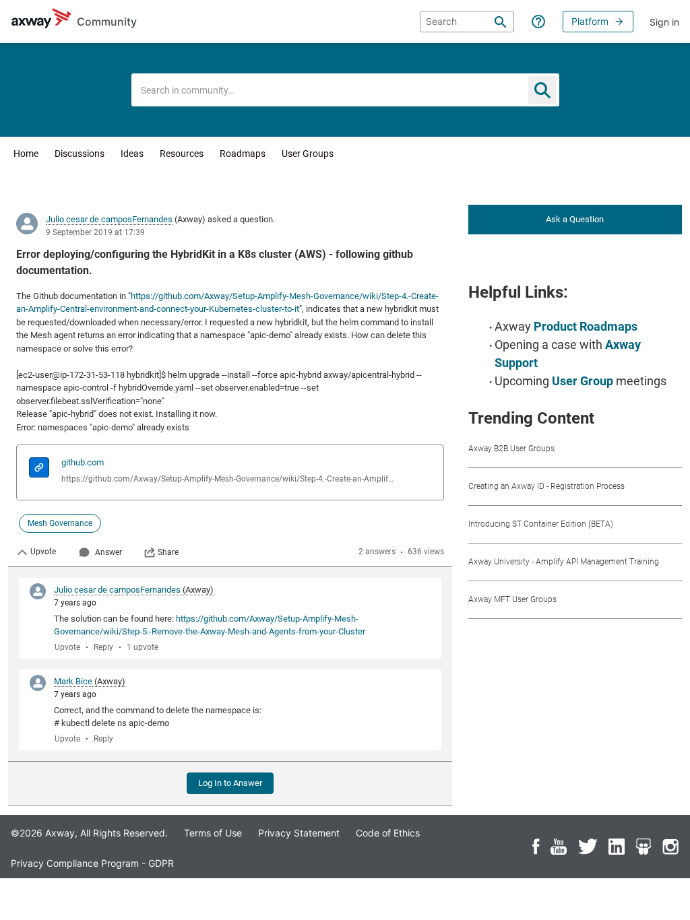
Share (168, 552)
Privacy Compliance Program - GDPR (92, 863)
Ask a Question (575, 219)
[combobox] (345, 89)
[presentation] (39, 469)
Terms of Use (213, 833)
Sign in (664, 22)
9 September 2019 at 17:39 (95, 232)
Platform (589, 21)
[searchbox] (467, 21)
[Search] (500, 21)
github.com (82, 462)
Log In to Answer (230, 783)
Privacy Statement (299, 833)
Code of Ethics (388, 833)
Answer (108, 552)
